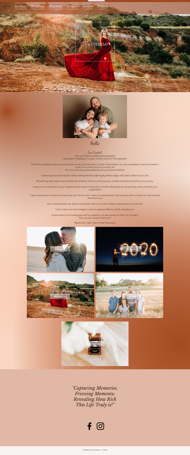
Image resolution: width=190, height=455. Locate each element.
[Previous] (15, 47)
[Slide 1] (92, 86)
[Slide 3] (97, 86)
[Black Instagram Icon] (100, 426)
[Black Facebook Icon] (89, 426)
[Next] (174, 47)
